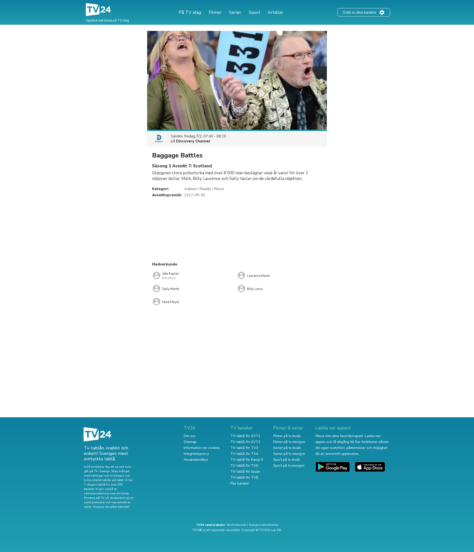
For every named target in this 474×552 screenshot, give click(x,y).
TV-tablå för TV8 (244, 477)
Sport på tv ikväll (286, 459)
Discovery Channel (193, 141)
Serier (235, 12)
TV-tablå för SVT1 (245, 436)
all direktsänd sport (119, 498)
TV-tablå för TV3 (244, 447)
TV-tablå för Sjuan (245, 471)
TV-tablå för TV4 (244, 453)
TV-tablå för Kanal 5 (246, 459)
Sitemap (190, 442)
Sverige (253, 525)
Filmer (215, 12)
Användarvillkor (196, 459)
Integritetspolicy (196, 453)
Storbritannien (236, 525)
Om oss (190, 436)
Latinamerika (269, 525)
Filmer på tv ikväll (287, 436)
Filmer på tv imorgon (289, 442)
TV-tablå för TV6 (244, 465)
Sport (254, 12)
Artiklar (275, 12)
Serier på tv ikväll (287, 447)
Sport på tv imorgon (288, 465)
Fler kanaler (239, 483)
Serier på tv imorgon (289, 453)
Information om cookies (202, 447)
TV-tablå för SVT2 (245, 442)
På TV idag (190, 12)
